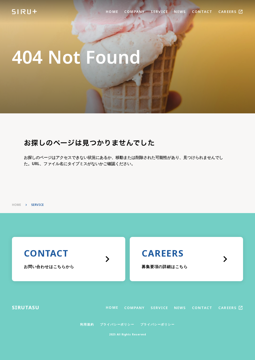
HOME (112, 11)
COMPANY (134, 11)
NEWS (180, 11)
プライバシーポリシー (117, 324)
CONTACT (202, 11)
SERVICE (159, 11)
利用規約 (87, 324)
